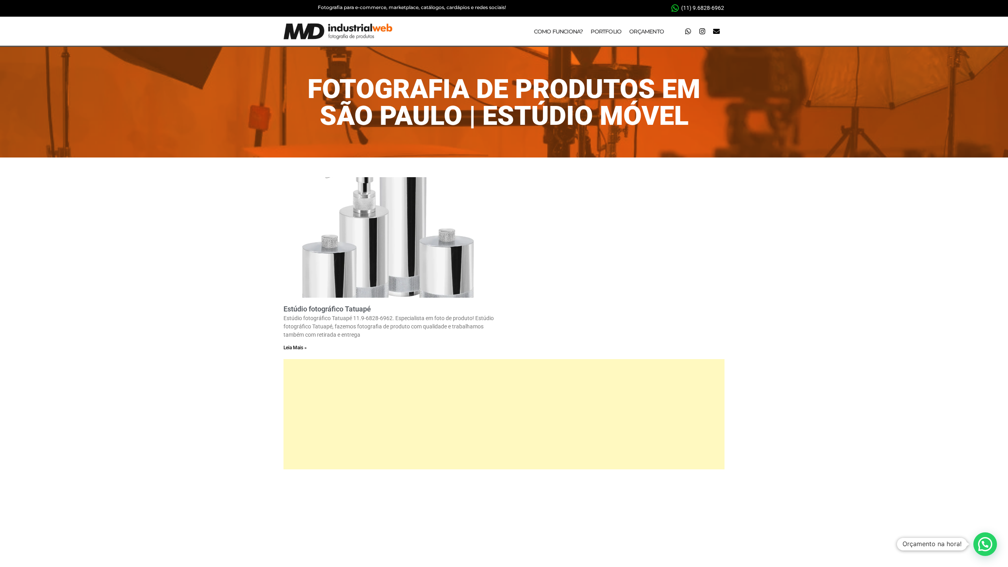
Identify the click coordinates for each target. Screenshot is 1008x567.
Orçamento (646, 31)
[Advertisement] (504, 414)
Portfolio (606, 31)
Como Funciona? (558, 31)
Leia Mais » (295, 347)
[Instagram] (702, 31)
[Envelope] (716, 31)
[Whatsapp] (688, 31)
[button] (985, 544)
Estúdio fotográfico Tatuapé (327, 309)
